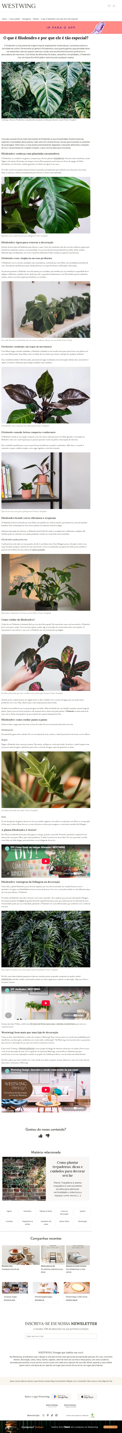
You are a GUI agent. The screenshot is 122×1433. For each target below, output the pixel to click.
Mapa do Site (107, 1381)
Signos (9, 1211)
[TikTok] (52, 1415)
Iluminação (82, 1221)
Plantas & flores (46, 1211)
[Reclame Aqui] (92, 1415)
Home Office (64, 1221)
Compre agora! (71, 1300)
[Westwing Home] (18, 6)
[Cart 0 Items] (118, 6)
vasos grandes (38, 549)
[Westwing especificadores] (70, 1406)
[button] (109, 6)
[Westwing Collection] (52, 1405)
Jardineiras (6, 979)
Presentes (27, 1211)
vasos (21, 900)
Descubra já (39, 1300)
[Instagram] (56, 1415)
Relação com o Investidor (76, 1381)
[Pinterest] (47, 1415)
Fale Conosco (92, 1381)
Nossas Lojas (32, 1381)
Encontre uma (9, 1300)
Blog (53, 1381)
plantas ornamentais (65, 1023)
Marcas (24, 1381)
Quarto (82, 1211)
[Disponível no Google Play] (61, 1396)
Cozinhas (9, 1221)
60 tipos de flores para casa (42, 1023)
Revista (41, 1381)
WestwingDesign (27, 1048)
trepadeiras (58, 158)
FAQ (99, 1381)
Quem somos (15, 1381)
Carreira (47, 1381)
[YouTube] (43, 1415)
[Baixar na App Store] (87, 1396)
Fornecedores (60, 1381)
